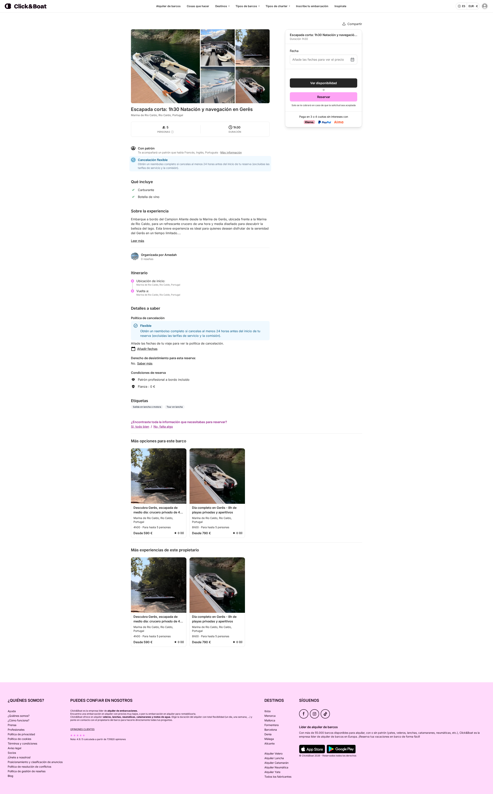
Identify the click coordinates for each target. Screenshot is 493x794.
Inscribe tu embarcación (312, 6)
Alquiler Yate (272, 772)
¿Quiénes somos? (18, 715)
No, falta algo (163, 426)
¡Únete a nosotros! (19, 757)
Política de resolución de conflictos (29, 766)
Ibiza (267, 711)
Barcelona (270, 729)
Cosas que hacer (198, 6)
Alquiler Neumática (276, 767)
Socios (12, 752)
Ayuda (12, 711)
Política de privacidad (21, 734)
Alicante (269, 743)
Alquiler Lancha (274, 758)
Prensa (12, 725)
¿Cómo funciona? (18, 720)
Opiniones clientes (82, 729)
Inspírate (340, 6)
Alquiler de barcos (168, 6)
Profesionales (16, 729)
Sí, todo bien (140, 426)
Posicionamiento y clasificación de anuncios (35, 762)
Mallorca (269, 720)
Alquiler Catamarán (276, 762)
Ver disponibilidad (323, 83)
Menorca (270, 715)
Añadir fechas (147, 349)
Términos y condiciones (22, 743)
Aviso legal (14, 748)
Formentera (271, 725)
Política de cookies (19, 738)
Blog (10, 775)
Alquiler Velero (273, 753)
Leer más (137, 241)
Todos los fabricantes (277, 776)
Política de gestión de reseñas (26, 771)
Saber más (145, 363)
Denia (268, 734)
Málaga (269, 738)
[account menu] (484, 6)
